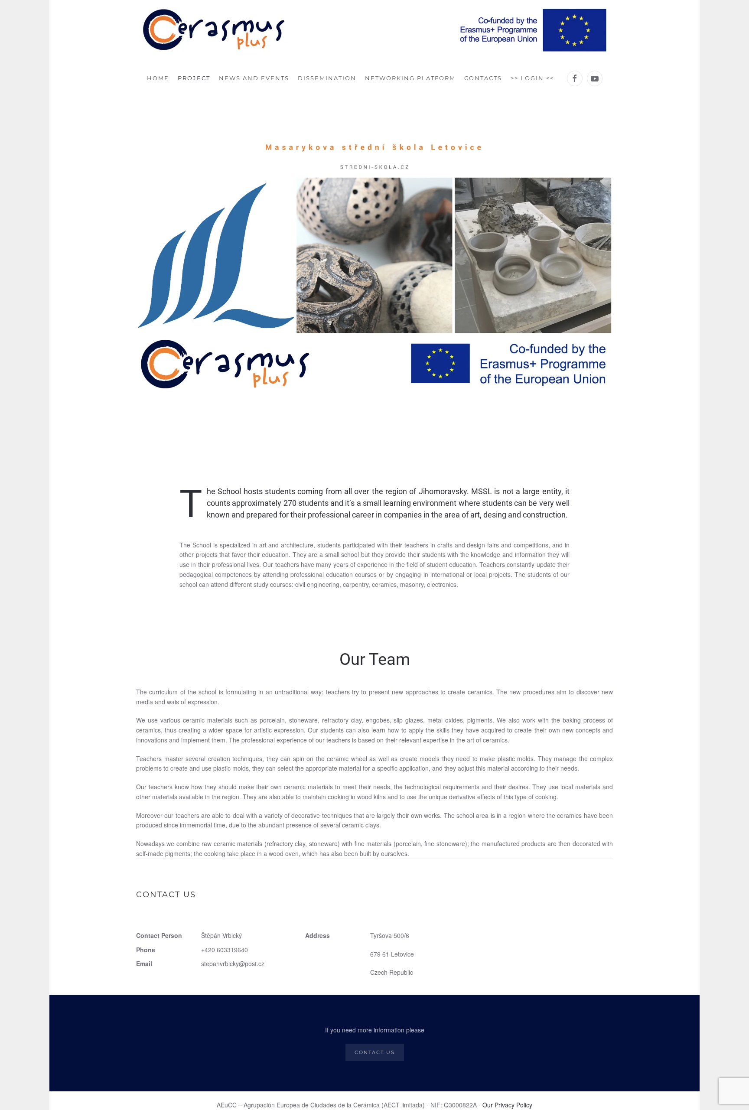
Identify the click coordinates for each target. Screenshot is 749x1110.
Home (158, 78)
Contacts (483, 78)
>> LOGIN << (532, 78)
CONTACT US (375, 1052)
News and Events (254, 78)
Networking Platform (410, 78)
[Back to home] (374, 30)
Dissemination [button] (327, 78)
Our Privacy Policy (507, 1104)
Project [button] (194, 78)
